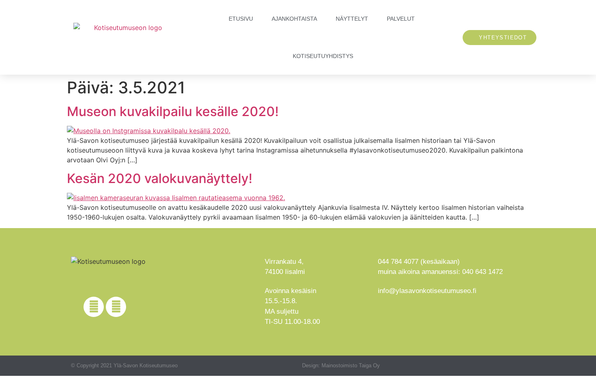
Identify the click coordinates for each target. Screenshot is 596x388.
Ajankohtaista (294, 18)
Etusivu (241, 18)
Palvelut (401, 18)
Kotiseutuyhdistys (323, 56)
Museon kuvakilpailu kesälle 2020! (173, 111)
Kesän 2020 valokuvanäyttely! (159, 178)
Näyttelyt (352, 18)
